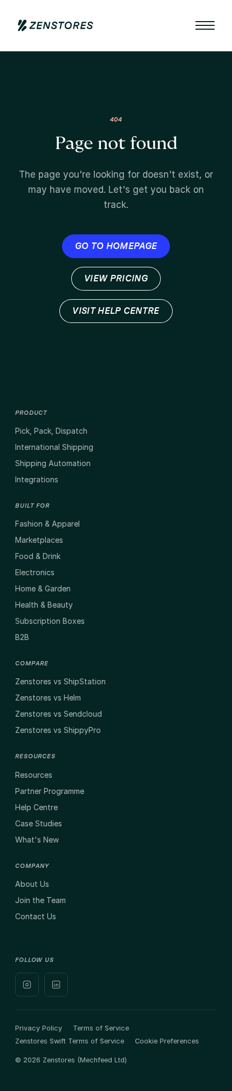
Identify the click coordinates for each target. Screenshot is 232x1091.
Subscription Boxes (50, 620)
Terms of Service (101, 1028)
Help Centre (36, 807)
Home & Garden (43, 588)
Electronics (34, 572)
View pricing (116, 278)
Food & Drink (37, 556)
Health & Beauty (44, 604)
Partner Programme (49, 791)
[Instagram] (27, 984)
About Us (32, 883)
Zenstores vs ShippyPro (58, 730)
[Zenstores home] (55, 25)
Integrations (36, 479)
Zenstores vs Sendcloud (58, 713)
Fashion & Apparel (47, 523)
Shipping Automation (53, 463)
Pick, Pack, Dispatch (51, 430)
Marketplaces (39, 539)
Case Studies (38, 823)
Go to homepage (116, 246)
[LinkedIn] (56, 984)
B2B (22, 637)
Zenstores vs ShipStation (60, 681)
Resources (33, 774)
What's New (37, 839)
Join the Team (40, 900)
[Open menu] (205, 25)
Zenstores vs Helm (48, 697)
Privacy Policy (38, 1028)
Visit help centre (115, 311)
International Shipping (54, 447)
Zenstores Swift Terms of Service (69, 1041)
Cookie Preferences (167, 1041)
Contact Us (35, 916)
